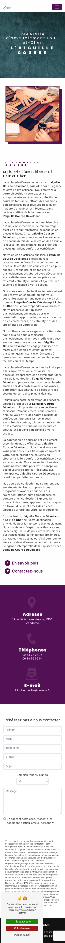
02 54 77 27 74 (32, 655)
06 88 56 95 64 (32, 658)
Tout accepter (23, 921)
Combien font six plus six (32, 774)
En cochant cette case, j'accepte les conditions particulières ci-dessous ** (30, 820)
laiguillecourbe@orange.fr (32, 690)
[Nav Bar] (57, 7)
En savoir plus (25, 563)
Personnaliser (22, 934)
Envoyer (32, 831)
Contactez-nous (27, 571)
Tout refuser (23, 928)
